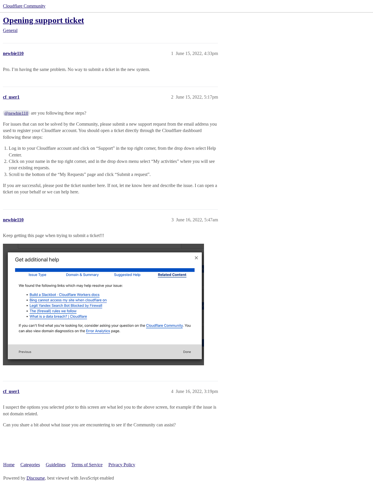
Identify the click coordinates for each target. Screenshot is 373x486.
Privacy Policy (121, 464)
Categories (30, 464)
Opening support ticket (43, 20)
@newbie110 (16, 113)
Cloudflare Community (24, 5)
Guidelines (56, 464)
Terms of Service (87, 464)
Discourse (36, 478)
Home (9, 464)
